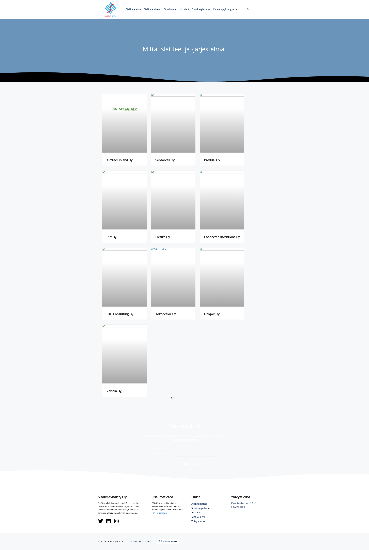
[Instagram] (116, 521)
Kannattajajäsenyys (223, 9)
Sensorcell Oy (165, 160)
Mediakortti (198, 516)
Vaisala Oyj (114, 391)
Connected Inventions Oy (222, 237)
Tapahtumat (170, 9)
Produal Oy (212, 160)
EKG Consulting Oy (120, 314)
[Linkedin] (108, 521)
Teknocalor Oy (165, 314)
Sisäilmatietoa (133, 9)
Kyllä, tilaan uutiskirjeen (200, 464)
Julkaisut (184, 9)
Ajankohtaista (199, 503)
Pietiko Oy (162, 237)
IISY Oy (111, 237)
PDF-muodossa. (159, 513)
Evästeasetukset (168, 541)
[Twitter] (100, 521)
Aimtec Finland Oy (120, 160)
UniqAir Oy (212, 314)
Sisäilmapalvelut (152, 9)
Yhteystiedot (198, 521)
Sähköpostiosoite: (162, 453)
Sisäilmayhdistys (201, 9)
